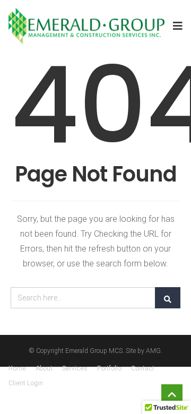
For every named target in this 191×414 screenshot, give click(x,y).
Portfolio (109, 368)
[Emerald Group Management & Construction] (86, 26)
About (44, 368)
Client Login (25, 383)
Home (17, 368)
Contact (142, 368)
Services (75, 368)
